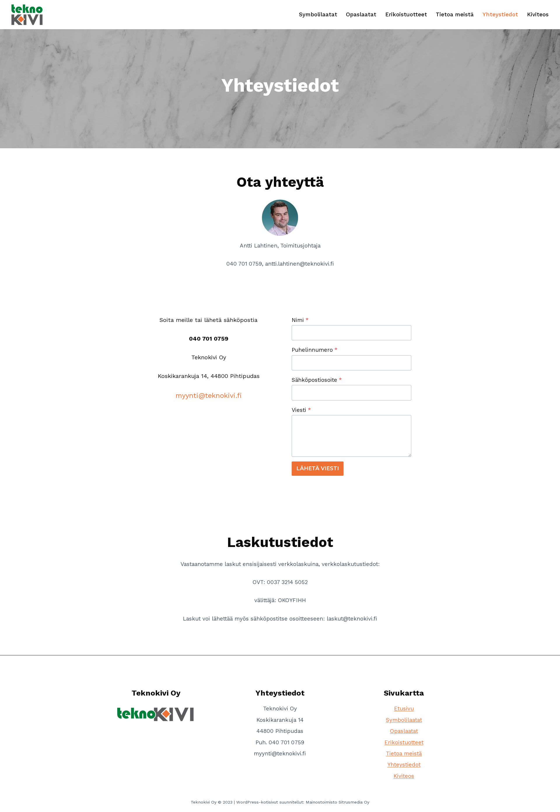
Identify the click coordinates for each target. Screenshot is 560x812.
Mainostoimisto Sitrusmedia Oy (337, 802)
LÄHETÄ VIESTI (317, 468)
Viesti (301, 410)
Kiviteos (538, 14)
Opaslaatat (361, 14)
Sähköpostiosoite (317, 380)
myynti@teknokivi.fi (209, 395)
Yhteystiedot (500, 14)
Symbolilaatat (318, 14)
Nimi (300, 320)
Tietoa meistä (455, 14)
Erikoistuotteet (406, 14)
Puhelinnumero (314, 349)
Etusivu (404, 708)
